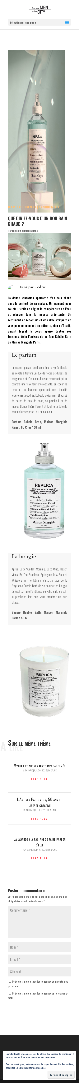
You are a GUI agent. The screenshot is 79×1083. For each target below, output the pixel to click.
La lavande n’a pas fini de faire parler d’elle (40, 842)
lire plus (39, 779)
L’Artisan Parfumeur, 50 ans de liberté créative (39, 802)
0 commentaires (49, 207)
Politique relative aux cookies (31, 1067)
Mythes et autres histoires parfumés (39, 765)
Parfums (30, 207)
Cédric (40, 287)
